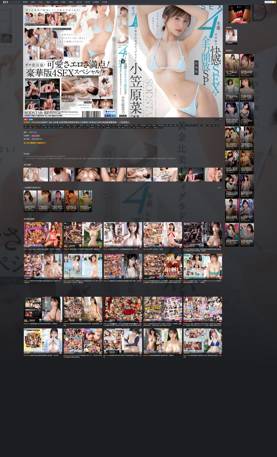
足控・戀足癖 (136, 127)
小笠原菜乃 (27, 278)
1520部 (37, 135)
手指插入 (68, 125)
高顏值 (44, 125)
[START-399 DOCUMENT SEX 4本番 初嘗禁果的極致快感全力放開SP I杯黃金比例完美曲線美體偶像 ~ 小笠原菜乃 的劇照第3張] (87, 174)
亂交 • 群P (215, 125)
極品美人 (75, 125)
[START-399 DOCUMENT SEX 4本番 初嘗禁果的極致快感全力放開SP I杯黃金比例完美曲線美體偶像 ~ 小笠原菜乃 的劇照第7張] (191, 174)
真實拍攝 (126, 125)
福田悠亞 (66, 278)
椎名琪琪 (71, 353)
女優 (54, 127)
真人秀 (128, 127)
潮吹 (209, 125)
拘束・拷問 (169, 125)
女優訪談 (155, 127)
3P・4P (194, 125)
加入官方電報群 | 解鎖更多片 (35, 143)
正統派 (79, 127)
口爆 (108, 125)
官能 (58, 125)
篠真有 (146, 246)
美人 (102, 127)
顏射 (103, 125)
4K (66, 127)
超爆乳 (98, 125)
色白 (49, 125)
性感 (25, 125)
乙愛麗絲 (190, 321)
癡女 (36, 127)
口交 (188, 125)
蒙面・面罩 (47, 127)
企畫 (97, 127)
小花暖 (186, 321)
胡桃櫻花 (110, 321)
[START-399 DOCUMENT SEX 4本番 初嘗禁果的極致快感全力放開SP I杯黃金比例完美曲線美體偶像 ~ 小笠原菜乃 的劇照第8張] (217, 174)
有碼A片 (25, 119)
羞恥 (179, 125)
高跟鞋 (81, 125)
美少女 (114, 127)
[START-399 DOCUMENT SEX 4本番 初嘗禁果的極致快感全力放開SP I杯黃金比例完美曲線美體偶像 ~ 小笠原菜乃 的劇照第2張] (61, 174)
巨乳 (132, 125)
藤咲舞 (66, 321)
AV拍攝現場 (143, 125)
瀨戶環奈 (26, 353)
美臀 (175, 125)
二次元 (113, 125)
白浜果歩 (106, 278)
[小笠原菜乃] (231, 36)
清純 (149, 125)
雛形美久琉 (67, 246)
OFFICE (85, 127)
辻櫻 (149, 278)
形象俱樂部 (161, 125)
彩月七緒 (186, 353)
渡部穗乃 (186, 278)
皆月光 (146, 278)
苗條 (34, 125)
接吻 (25, 127)
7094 (220, 119)
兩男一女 (148, 127)
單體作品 (119, 125)
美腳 (136, 125)
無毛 (54, 125)
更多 (219, 187)
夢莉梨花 (66, 353)
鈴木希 (106, 246)
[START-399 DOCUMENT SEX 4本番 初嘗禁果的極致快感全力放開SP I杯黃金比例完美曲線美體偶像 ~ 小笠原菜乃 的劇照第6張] (165, 174)
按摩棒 (154, 125)
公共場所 (107, 127)
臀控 (184, 125)
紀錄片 (30, 127)
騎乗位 (92, 125)
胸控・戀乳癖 (121, 127)
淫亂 (63, 125)
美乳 (70, 127)
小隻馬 (87, 125)
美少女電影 (60, 127)
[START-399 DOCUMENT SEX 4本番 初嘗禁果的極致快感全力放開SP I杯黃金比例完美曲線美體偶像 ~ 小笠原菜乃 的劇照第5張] (139, 174)
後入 (143, 127)
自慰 (199, 125)
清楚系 (204, 125)
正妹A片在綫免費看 (15, 2)
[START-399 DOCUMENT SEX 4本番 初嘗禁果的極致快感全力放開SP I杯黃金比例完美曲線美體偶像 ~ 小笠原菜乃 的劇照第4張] (113, 174)
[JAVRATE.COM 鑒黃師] (5, 2)
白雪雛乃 (186, 246)
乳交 (39, 125)
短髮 (74, 127)
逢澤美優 (26, 246)
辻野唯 (106, 353)
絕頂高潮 (92, 127)
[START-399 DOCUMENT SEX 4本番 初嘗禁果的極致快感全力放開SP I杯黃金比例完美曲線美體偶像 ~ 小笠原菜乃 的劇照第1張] (35, 174)
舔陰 (30, 125)
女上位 (41, 127)
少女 (161, 127)
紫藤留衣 (26, 321)
